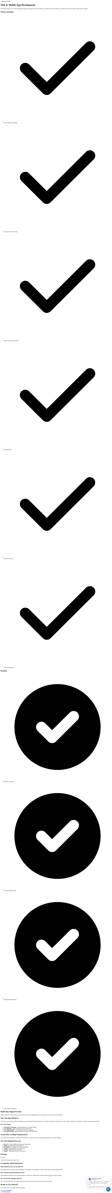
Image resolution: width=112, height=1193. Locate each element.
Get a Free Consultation (6, 1190)
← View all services (5, 1191)
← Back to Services (5, 1)
